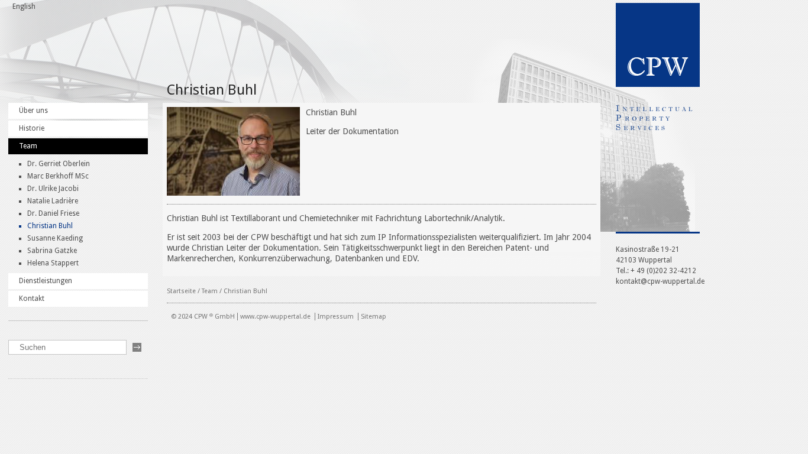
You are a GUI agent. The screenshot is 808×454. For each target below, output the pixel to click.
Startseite (181, 291)
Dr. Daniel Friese (53, 213)
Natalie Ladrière (52, 201)
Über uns (33, 110)
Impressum (336, 316)
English (23, 6)
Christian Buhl (50, 226)
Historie (31, 128)
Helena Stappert (53, 263)
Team (28, 146)
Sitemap (373, 316)
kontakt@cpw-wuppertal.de (660, 281)
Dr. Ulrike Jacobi (53, 188)
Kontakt (31, 298)
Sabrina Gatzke (52, 251)
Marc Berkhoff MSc (58, 176)
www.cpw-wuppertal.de (275, 316)
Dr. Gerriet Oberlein (58, 164)
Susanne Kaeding (55, 238)
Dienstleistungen (45, 281)
